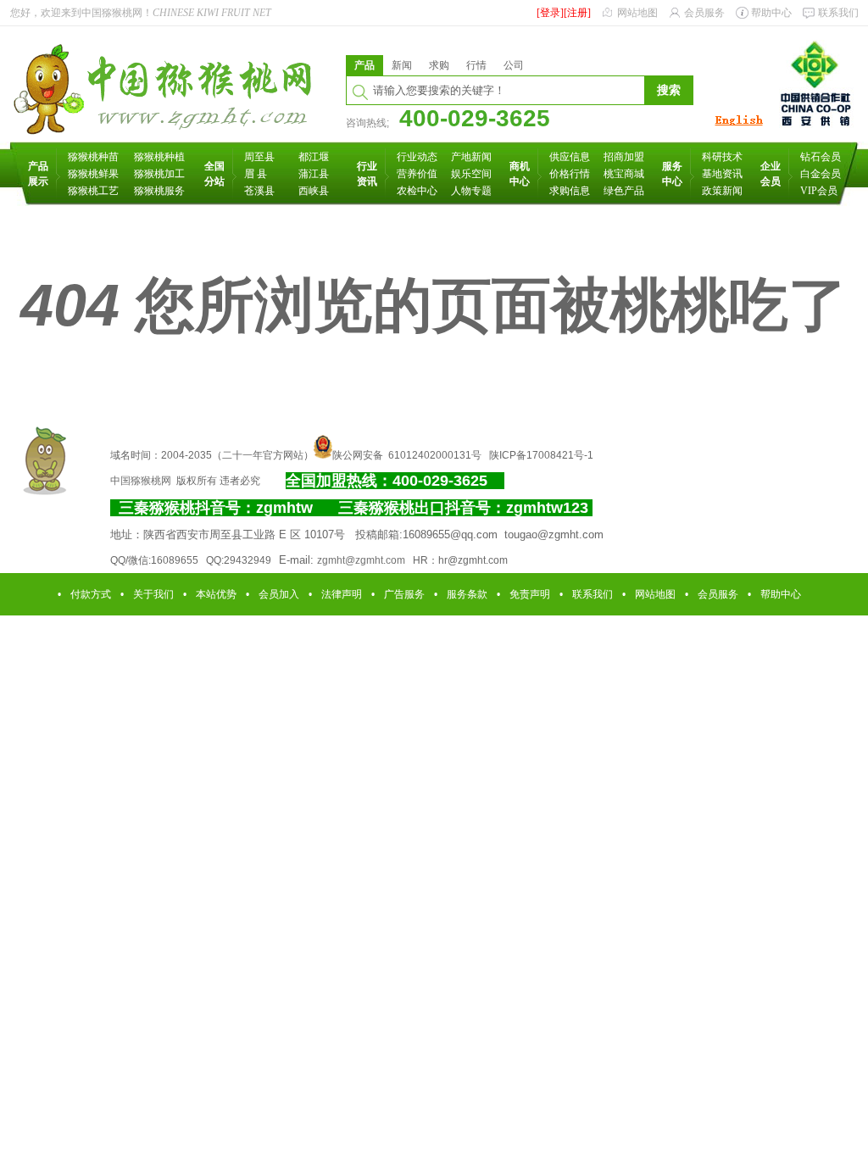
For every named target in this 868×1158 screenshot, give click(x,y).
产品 (364, 65)
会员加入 (279, 594)
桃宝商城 (624, 174)
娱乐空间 (471, 174)
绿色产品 (624, 191)
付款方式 (90, 594)
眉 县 (255, 174)
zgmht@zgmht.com (361, 560)
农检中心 (417, 191)
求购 (439, 65)
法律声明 (341, 594)
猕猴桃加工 (159, 174)
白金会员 (820, 174)
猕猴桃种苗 (93, 157)
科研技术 (722, 157)
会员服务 (704, 13)
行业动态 (417, 157)
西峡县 (313, 191)
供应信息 (569, 157)
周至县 (259, 157)
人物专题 (471, 191)
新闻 (402, 65)
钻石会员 (820, 157)
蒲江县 (313, 174)
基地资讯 (722, 174)
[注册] (577, 13)
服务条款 (467, 594)
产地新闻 (471, 157)
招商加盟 (624, 157)
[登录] (550, 13)
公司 (514, 65)
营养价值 (417, 174)
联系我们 (838, 13)
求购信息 (569, 191)
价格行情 (569, 174)
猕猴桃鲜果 (93, 174)
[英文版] (738, 126)
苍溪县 (259, 191)
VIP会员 (818, 191)
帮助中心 (771, 13)
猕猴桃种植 (159, 157)
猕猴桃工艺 (93, 191)
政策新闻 (722, 191)
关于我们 (153, 594)
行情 (476, 65)
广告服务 (404, 594)
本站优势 (216, 594)
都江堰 (313, 157)
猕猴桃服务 (159, 191)
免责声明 (529, 594)
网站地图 (637, 13)
